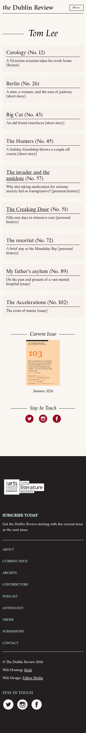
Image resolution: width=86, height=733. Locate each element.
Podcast (10, 596)
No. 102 (57, 303)
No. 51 (59, 209)
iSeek (28, 670)
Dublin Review (28, 8)
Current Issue (15, 560)
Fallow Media (32, 678)
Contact (10, 642)
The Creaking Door (27, 209)
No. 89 (58, 271)
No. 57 (34, 179)
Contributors (15, 584)
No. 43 (33, 115)
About (8, 549)
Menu (76, 7)
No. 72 (44, 241)
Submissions (13, 631)
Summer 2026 (43, 391)
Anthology (13, 607)
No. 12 (36, 53)
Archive (10, 572)
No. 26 (30, 84)
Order (8, 619)
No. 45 (44, 141)
